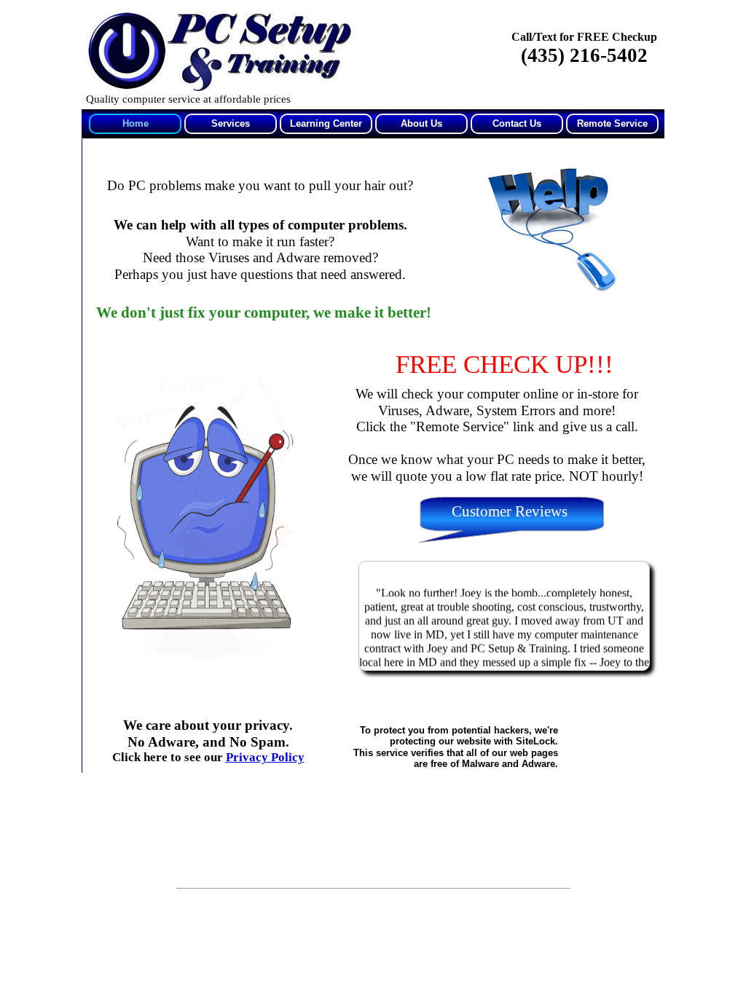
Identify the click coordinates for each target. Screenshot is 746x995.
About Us (421, 123)
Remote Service (612, 123)
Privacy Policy (265, 757)
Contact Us (516, 123)
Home (135, 123)
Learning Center (326, 123)
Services (230, 123)
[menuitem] (134, 123)
